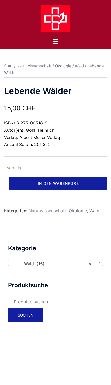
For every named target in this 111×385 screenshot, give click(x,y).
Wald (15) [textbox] (54, 263)
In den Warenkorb (58, 183)
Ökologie (63, 66)
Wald (79, 66)
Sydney (60, 376)
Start (8, 66)
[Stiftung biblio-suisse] (55, 18)
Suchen (25, 315)
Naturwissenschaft (33, 66)
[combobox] (55, 262)
